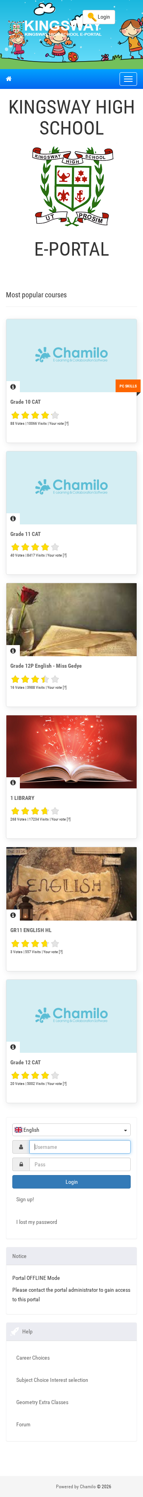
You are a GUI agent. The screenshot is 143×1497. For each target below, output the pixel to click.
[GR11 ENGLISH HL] (71, 884)
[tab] (71, 1256)
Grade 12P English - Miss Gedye (46, 666)
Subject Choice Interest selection (52, 1380)
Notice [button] (19, 1256)
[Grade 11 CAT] (71, 487)
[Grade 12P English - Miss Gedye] (71, 619)
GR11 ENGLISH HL (31, 930)
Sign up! (25, 1199)
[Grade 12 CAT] (71, 1016)
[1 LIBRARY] (71, 751)
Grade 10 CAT (25, 402)
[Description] (13, 386)
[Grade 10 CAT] (71, 355)
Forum (23, 1424)
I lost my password (36, 1222)
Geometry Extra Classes (42, 1402)
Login (103, 16)
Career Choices (33, 1357)
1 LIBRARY (22, 798)
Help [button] (27, 1331)
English (30, 1130)
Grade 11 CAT (25, 534)
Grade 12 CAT (25, 1062)
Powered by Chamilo (76, 1486)
